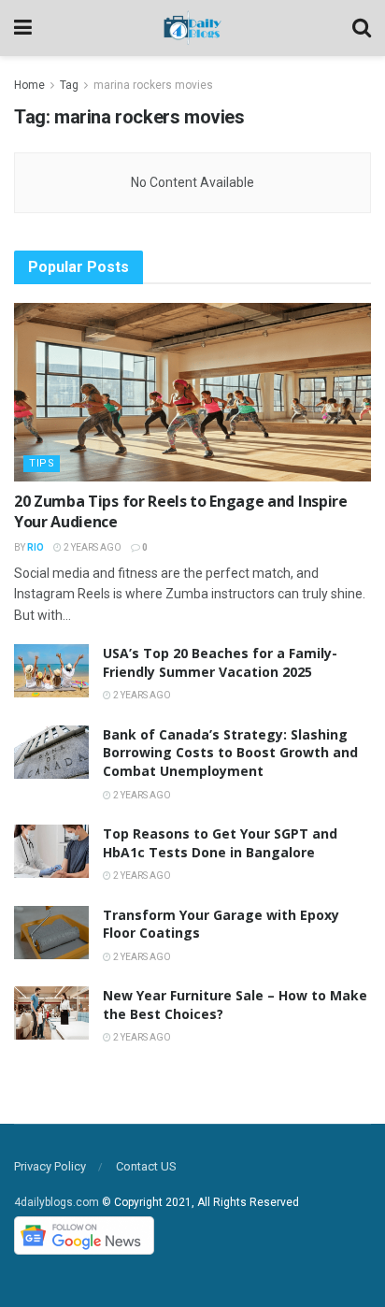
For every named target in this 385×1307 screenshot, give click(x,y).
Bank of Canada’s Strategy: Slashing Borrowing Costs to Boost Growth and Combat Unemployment (230, 752)
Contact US (146, 1166)
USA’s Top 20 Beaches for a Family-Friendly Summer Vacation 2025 (220, 662)
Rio (35, 547)
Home (29, 85)
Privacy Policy (50, 1166)
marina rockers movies (153, 85)
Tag (69, 85)
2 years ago (91, 547)
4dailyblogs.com (56, 1202)
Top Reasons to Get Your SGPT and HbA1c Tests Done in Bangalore (220, 843)
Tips (41, 463)
